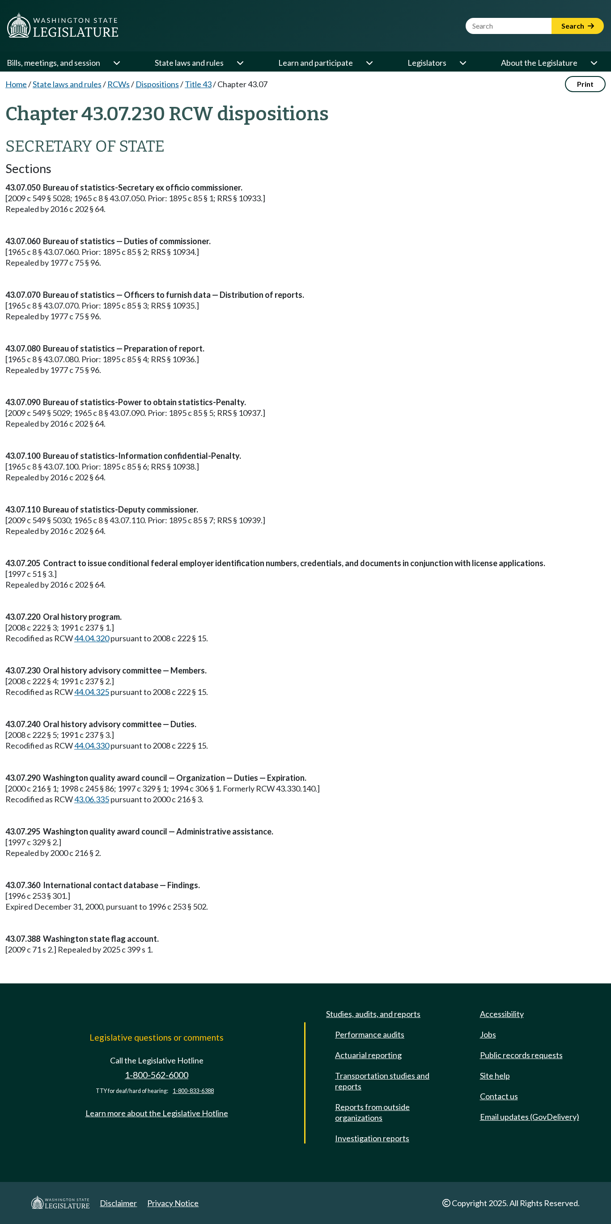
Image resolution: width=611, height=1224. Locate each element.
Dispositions (157, 84)
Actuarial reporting (368, 1055)
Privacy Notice (173, 1203)
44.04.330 (91, 745)
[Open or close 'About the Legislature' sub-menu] (593, 63)
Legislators (426, 63)
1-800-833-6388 (193, 1091)
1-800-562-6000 (156, 1075)
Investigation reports (372, 1138)
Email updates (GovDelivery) (529, 1117)
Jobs (488, 1034)
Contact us (499, 1096)
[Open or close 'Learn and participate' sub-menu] (369, 63)
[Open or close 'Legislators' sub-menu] (462, 63)
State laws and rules (189, 63)
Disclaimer (118, 1203)
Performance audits (369, 1034)
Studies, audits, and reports (373, 1014)
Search (573, 25)
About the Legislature (539, 63)
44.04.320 (91, 638)
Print (585, 84)
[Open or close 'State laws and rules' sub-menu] (239, 63)
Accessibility (502, 1014)
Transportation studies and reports (382, 1081)
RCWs (118, 84)
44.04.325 (91, 692)
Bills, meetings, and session (53, 63)
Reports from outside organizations (372, 1112)
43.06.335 (91, 799)
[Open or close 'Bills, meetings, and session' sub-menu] (116, 63)
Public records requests (521, 1055)
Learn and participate (315, 63)
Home (16, 84)
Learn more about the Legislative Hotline (156, 1113)
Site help (495, 1075)
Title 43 (198, 84)
